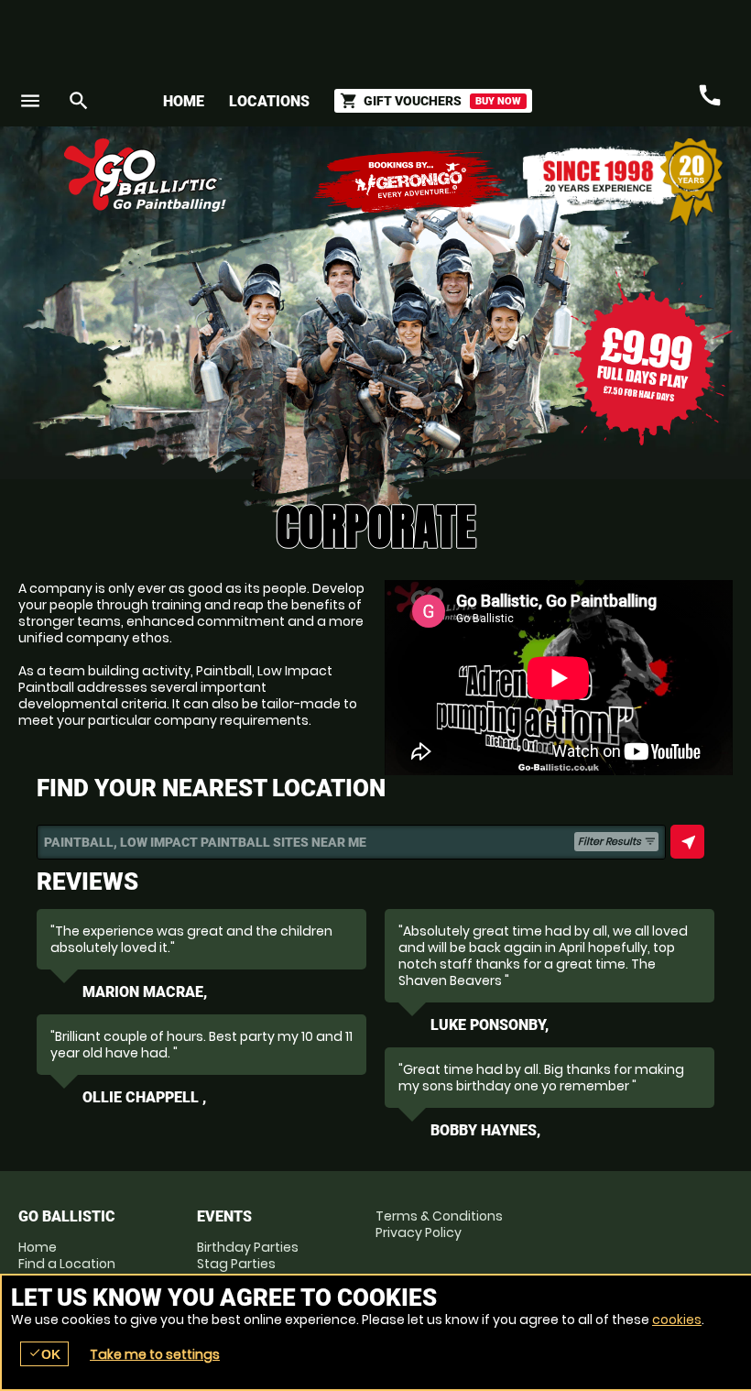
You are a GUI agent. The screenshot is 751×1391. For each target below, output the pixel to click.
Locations (269, 101)
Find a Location (66, 1263)
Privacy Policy (419, 1232)
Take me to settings (155, 1354)
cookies (677, 1319)
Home (183, 101)
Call (710, 95)
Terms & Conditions (439, 1216)
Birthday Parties (248, 1247)
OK (44, 1354)
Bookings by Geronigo (412, 181)
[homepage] (296, 175)
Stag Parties (236, 1263)
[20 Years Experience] (623, 181)
